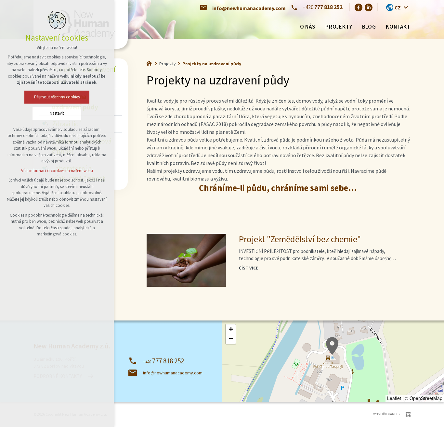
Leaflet (394, 398)
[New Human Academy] (151, 62)
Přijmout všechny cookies (57, 97)
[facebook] (358, 7)
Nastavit (57, 113)
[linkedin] (368, 7)
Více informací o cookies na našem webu (57, 170)
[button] (332, 346)
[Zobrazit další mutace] (406, 7)
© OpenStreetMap (423, 398)
